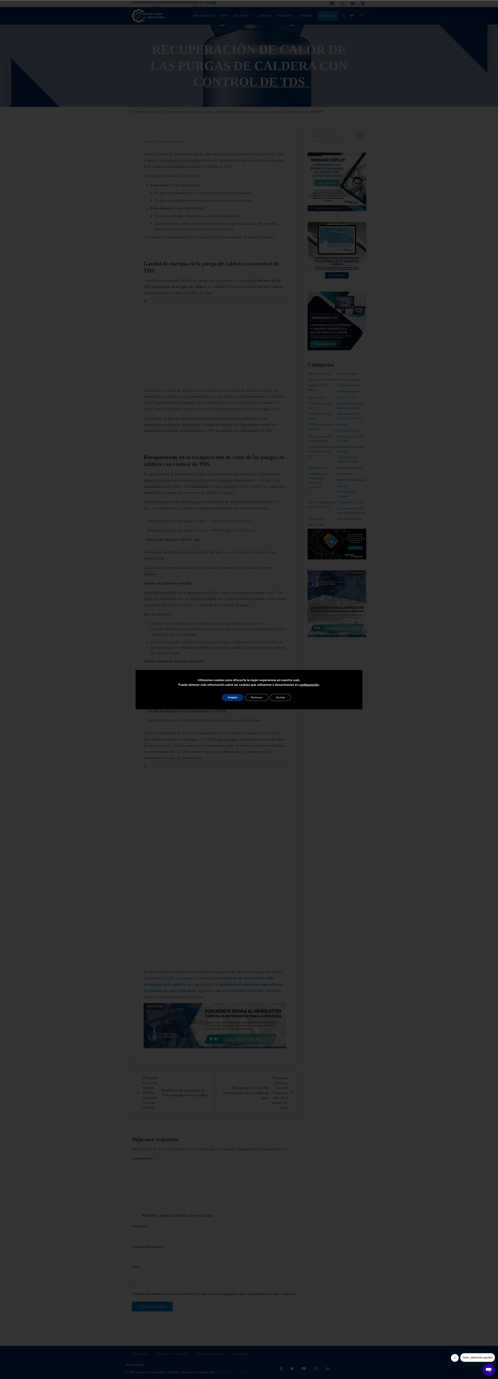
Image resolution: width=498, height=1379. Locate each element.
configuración (309, 685)
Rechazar (256, 697)
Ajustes (280, 697)
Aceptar (232, 697)
